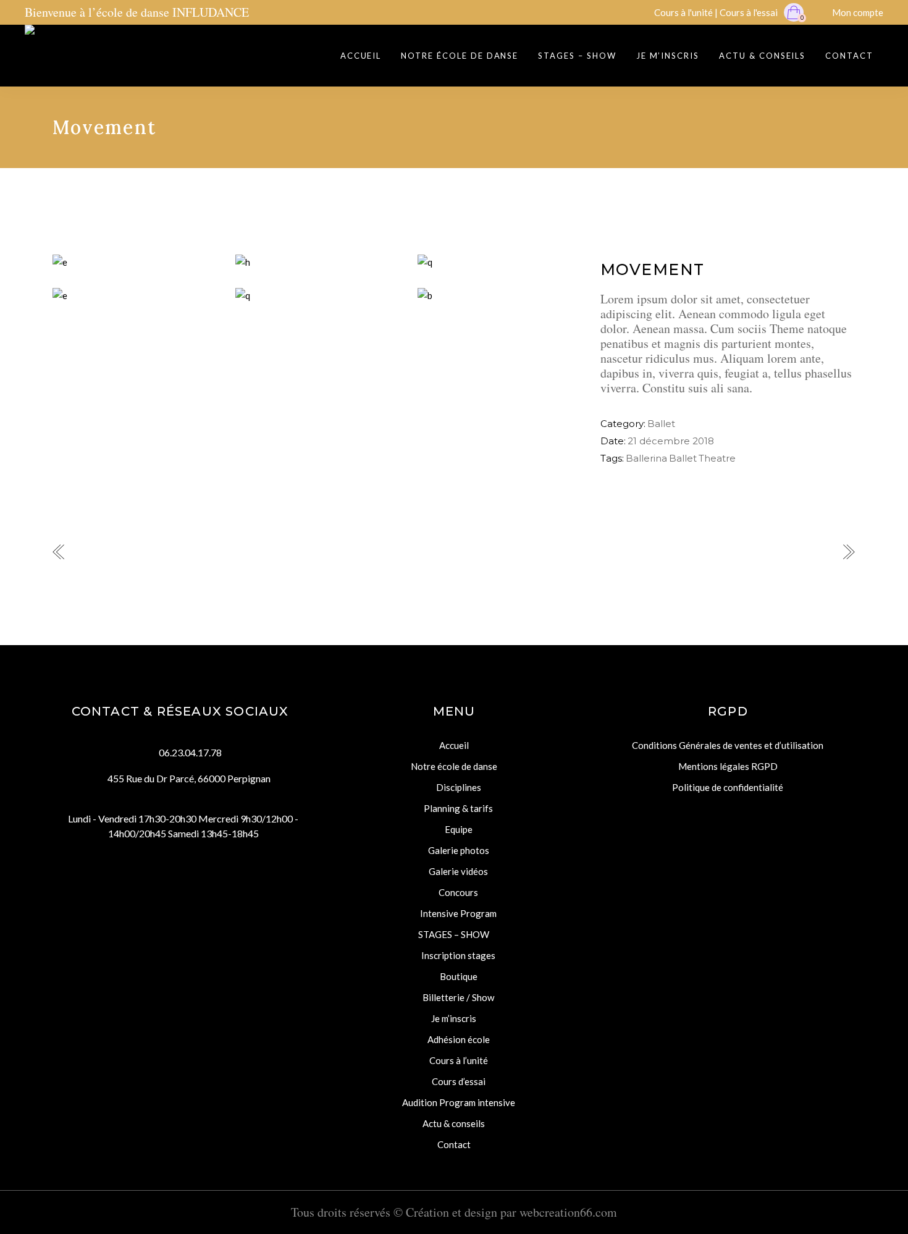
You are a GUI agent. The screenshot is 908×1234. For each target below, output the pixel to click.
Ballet (661, 423)
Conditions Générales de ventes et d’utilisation (727, 745)
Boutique (458, 976)
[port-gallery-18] (317, 262)
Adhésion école (458, 1039)
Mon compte (857, 12)
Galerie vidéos (458, 871)
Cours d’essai (459, 1081)
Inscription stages (458, 955)
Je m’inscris (453, 1018)
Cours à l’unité (458, 1060)
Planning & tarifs (458, 808)
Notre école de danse (454, 766)
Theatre (717, 458)
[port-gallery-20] (500, 295)
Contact (454, 1144)
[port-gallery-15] (135, 262)
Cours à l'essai (749, 12)
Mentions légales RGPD (728, 766)
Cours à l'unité (683, 12)
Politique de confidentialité (727, 787)
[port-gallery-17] (500, 262)
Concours (458, 892)
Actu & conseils (453, 1123)
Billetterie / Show (458, 997)
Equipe (459, 829)
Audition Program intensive (458, 1102)
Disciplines (458, 787)
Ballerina (646, 458)
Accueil (454, 745)
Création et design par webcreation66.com (511, 1212)
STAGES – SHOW (453, 934)
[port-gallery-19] (317, 295)
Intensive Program (458, 913)
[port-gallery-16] (135, 295)
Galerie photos (458, 850)
